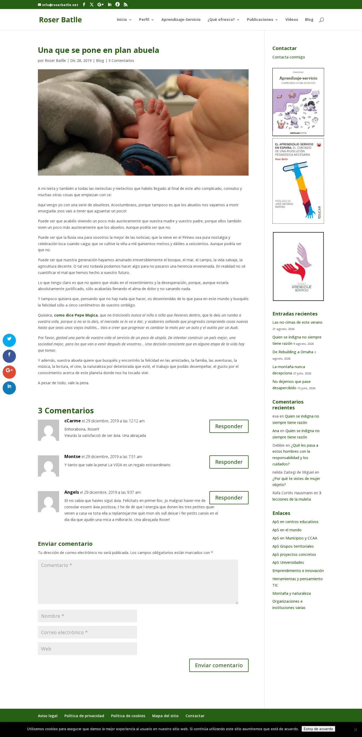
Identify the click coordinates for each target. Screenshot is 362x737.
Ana (275, 430)
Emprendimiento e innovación (298, 570)
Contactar (195, 715)
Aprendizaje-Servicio (181, 20)
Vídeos (291, 20)
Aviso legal (48, 715)
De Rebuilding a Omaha (292, 351)
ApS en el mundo (287, 529)
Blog (309, 20)
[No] (355, 729)
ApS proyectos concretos (294, 554)
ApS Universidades (288, 562)
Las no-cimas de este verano (297, 322)
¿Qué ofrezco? (221, 20)
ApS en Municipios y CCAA (294, 538)
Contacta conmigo (288, 56)
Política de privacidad (84, 715)
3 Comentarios (121, 60)
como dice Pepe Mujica (76, 315)
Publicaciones (260, 20)
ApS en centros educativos (295, 521)
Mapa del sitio (165, 715)
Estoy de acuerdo (318, 729)
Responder (229, 426)
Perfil (144, 20)
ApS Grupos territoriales (293, 546)
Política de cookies (128, 715)
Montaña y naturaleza (291, 593)
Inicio (122, 20)
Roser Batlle (55, 60)
